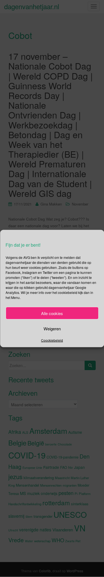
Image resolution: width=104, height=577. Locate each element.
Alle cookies (52, 313)
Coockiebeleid (52, 340)
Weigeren (52, 328)
